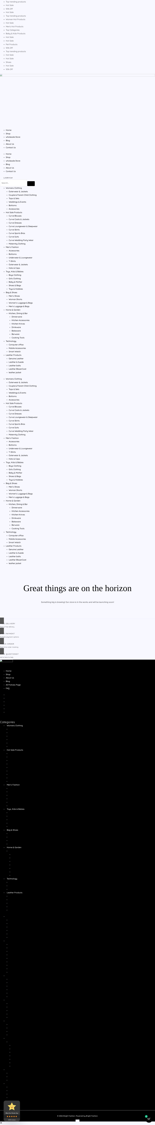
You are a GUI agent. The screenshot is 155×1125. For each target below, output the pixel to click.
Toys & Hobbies (16, 289)
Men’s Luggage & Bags (19, 306)
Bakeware (16, 331)
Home (8, 130)
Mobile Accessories (17, 348)
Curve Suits (14, 236)
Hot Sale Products (14, 212)
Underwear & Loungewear (20, 257)
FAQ (7, 688)
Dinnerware (17, 316)
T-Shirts (12, 261)
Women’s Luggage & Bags (21, 303)
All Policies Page (13, 685)
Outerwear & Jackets (18, 191)
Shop (8, 133)
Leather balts (15, 365)
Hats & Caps (14, 268)
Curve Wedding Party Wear (21, 240)
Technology (11, 341)
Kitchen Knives (18, 323)
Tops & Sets (14, 198)
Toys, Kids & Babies (14, 271)
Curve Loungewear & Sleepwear (23, 226)
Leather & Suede (16, 362)
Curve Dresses (15, 223)
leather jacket (15, 372)
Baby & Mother (15, 282)
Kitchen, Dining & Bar (18, 313)
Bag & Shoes (11, 292)
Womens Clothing (14, 188)
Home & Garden (13, 310)
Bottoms (13, 205)
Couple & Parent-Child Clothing (23, 195)
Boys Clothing (15, 275)
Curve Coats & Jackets (19, 219)
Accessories (14, 209)
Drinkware (16, 327)
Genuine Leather (16, 358)
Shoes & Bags (15, 285)
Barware (15, 334)
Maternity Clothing (17, 243)
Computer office (16, 344)
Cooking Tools (18, 337)
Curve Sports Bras (17, 233)
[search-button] (31, 183)
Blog (8, 140)
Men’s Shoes (14, 296)
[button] (1, 1123)
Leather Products (13, 355)
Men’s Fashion (12, 247)
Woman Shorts (15, 299)
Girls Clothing (15, 278)
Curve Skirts (14, 229)
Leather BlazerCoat (17, 369)
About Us (10, 144)
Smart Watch (15, 351)
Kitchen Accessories (21, 320)
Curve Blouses (15, 216)
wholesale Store (13, 137)
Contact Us (11, 147)
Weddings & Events (17, 202)
